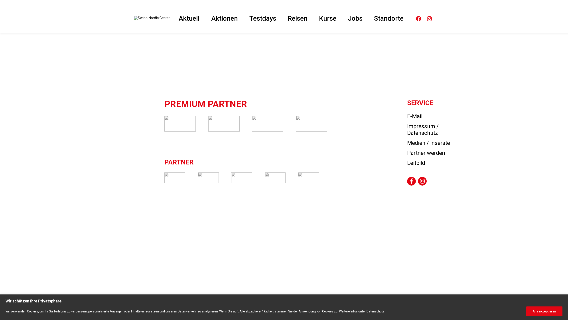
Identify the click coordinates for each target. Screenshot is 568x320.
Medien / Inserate (428, 143)
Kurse (327, 18)
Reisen (298, 18)
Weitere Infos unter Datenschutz (362, 311)
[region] (284, 307)
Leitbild (416, 163)
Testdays (262, 18)
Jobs (355, 18)
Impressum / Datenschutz (423, 129)
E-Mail (414, 116)
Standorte (389, 18)
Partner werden (426, 153)
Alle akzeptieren (544, 311)
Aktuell (189, 18)
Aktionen (224, 18)
